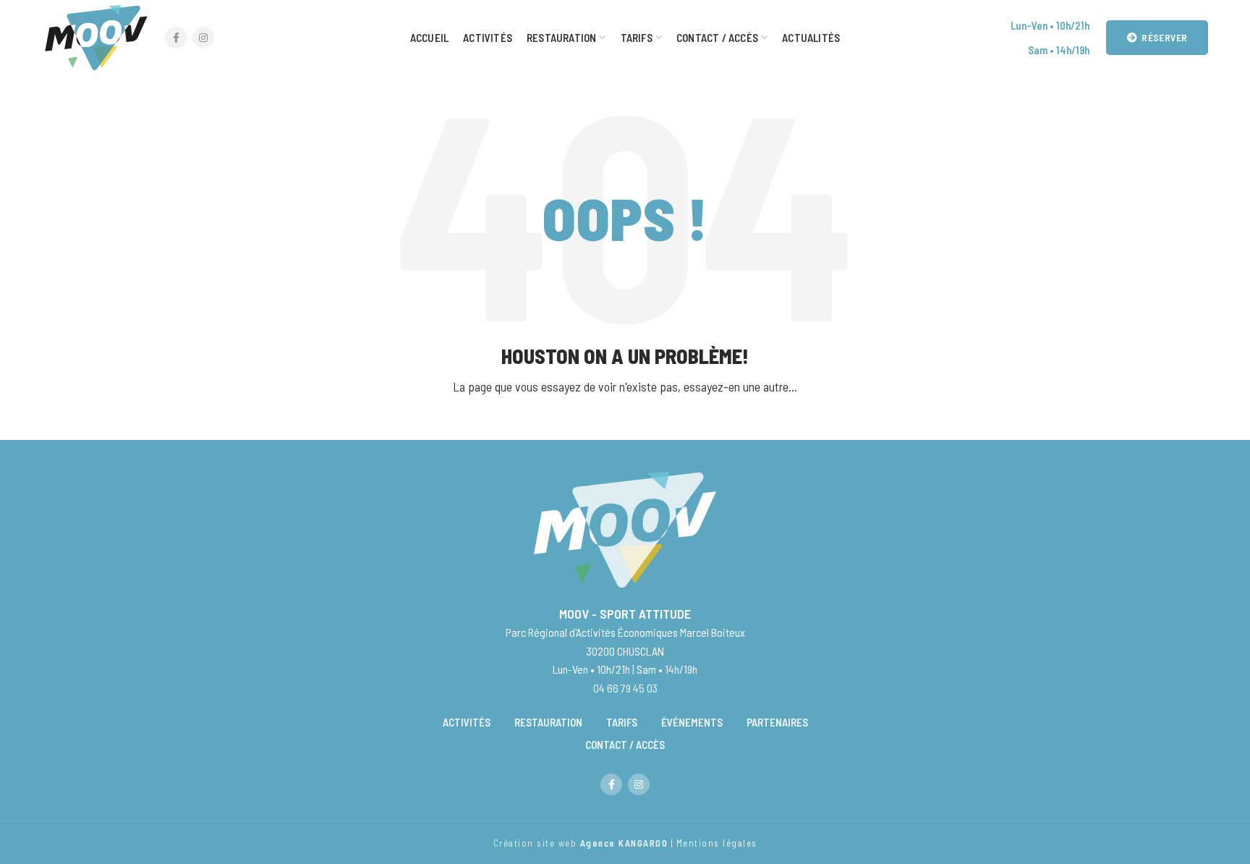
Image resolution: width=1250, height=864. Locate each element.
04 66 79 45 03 (625, 688)
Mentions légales (715, 843)
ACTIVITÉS (466, 722)
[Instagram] (203, 37)
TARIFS (621, 722)
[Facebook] (176, 37)
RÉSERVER (1164, 37)
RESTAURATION (548, 722)
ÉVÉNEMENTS (692, 722)
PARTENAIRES (777, 722)
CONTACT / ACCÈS (625, 744)
